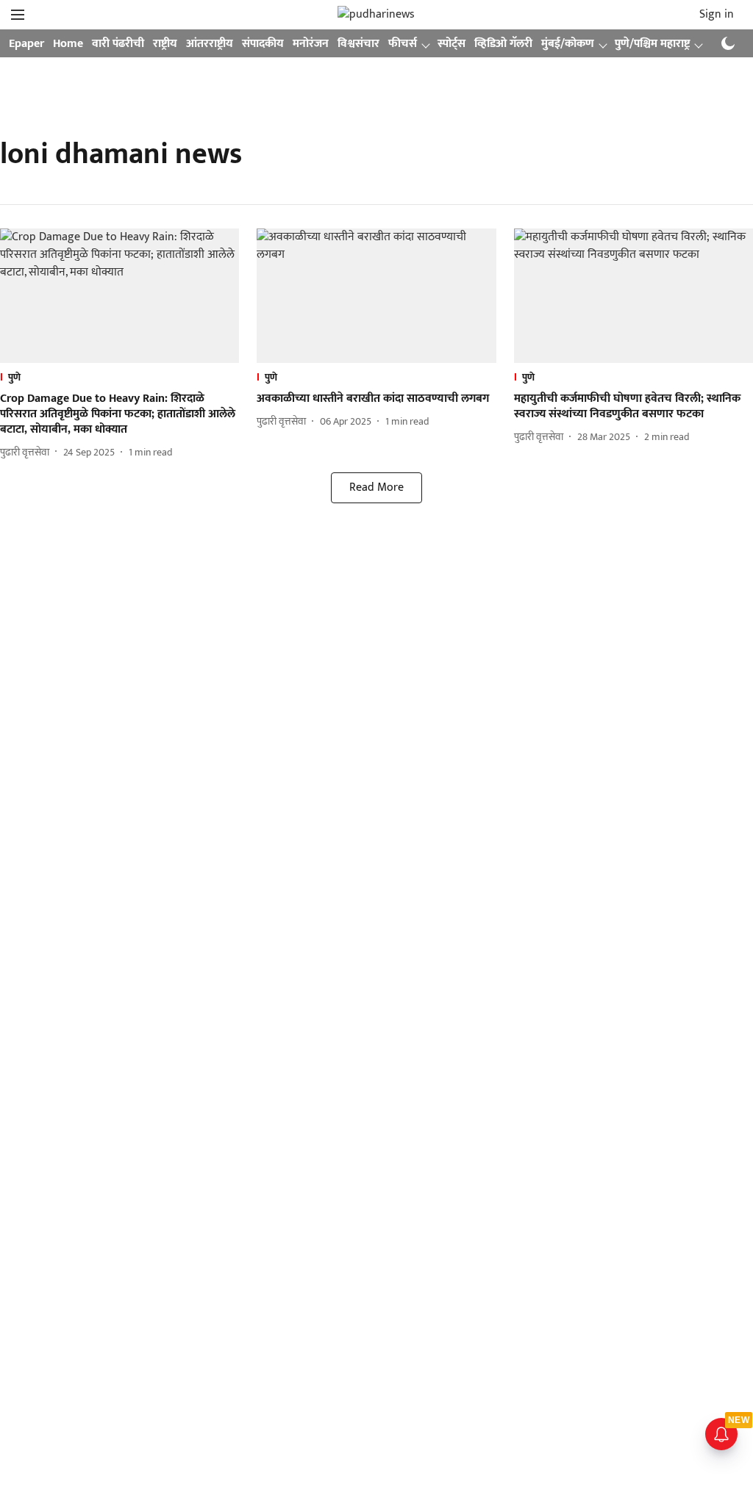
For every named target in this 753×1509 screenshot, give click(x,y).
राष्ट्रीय (165, 44)
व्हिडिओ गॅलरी (503, 44)
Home (68, 44)
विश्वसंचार (358, 44)
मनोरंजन (311, 44)
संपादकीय (263, 44)
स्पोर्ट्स (451, 44)
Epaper (26, 44)
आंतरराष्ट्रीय (209, 44)
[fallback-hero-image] (119, 295)
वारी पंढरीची (118, 44)
